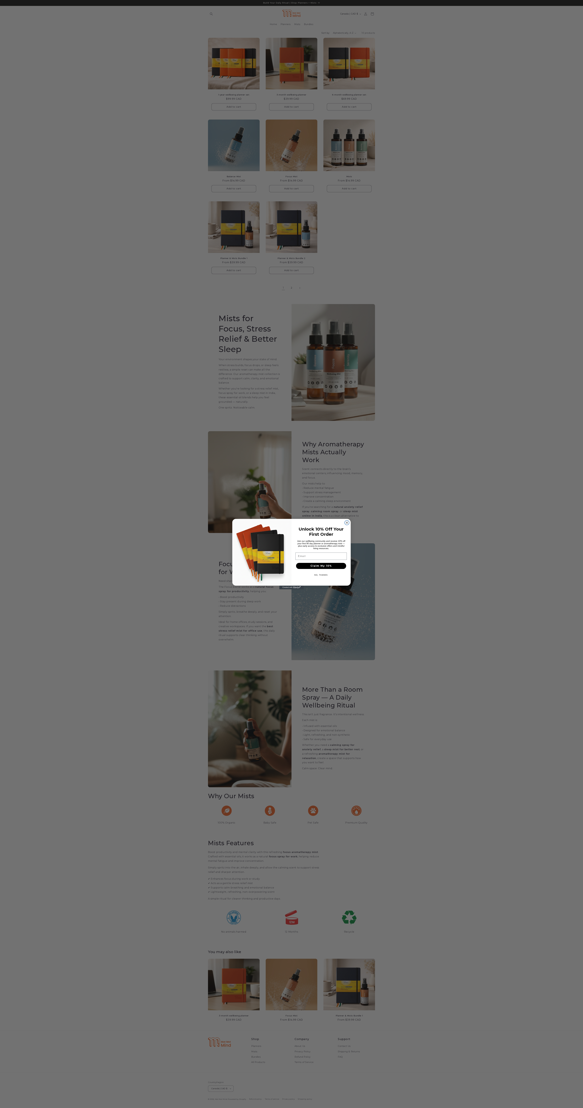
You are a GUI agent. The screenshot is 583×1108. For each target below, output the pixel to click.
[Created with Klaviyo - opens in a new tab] (291, 587)
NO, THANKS (321, 575)
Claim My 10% (321, 565)
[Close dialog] (347, 522)
